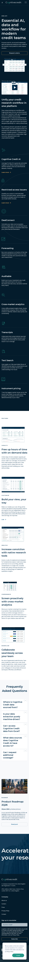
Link (3, 519)
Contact (4, 914)
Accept (18, 955)
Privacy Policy (10, 951)
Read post (14, 824)
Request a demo (14, 53)
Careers (4, 904)
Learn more (5, 172)
